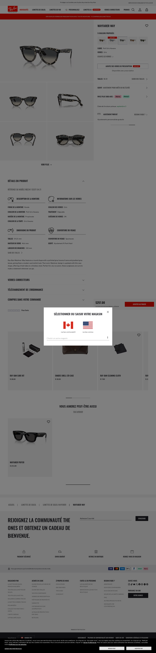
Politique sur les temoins (17, 644)
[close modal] (107, 311)
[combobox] (78, 337)
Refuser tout (111, 648)
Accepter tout (139, 648)
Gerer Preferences (89, 642)
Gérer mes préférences (13, 648)
